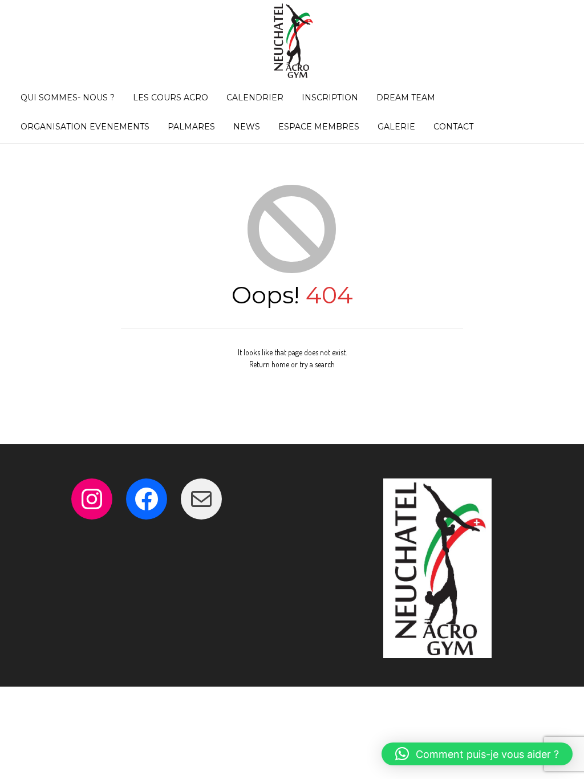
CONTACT (453, 126)
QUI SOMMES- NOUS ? (68, 97)
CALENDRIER (254, 97)
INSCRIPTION (330, 97)
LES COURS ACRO (170, 97)
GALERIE (396, 126)
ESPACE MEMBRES (318, 126)
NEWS (246, 126)
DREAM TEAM (405, 97)
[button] (477, 754)
